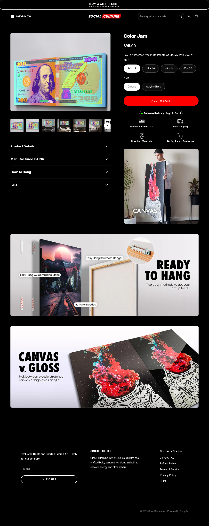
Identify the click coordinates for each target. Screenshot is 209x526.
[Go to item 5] (79, 125)
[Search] (180, 16)
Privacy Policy (168, 475)
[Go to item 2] (32, 125)
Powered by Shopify (177, 511)
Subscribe (49, 479)
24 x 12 (132, 68)
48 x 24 (169, 68)
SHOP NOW (23, 16)
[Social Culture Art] (104, 16)
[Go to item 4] (64, 125)
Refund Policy (168, 463)
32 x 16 (150, 68)
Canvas (132, 86)
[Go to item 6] (95, 125)
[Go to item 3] (48, 125)
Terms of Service (169, 469)
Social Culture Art (157, 511)
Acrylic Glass (153, 86)
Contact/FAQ (167, 457)
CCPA (163, 481)
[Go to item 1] (17, 125)
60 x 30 (188, 68)
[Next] (107, 125)
